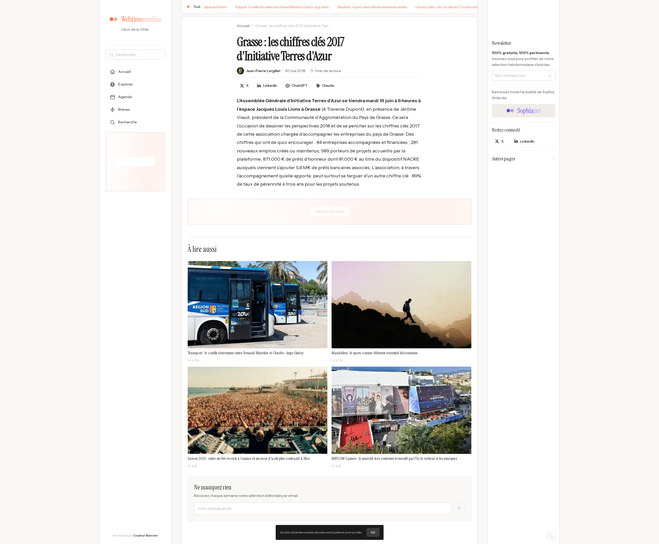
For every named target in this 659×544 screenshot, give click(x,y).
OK (373, 532)
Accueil (243, 25)
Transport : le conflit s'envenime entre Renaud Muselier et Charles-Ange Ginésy (259, 7)
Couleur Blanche (145, 535)
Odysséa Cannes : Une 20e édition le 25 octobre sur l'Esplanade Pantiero (435, 7)
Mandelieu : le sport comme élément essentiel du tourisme (349, 7)
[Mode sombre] (551, 536)
